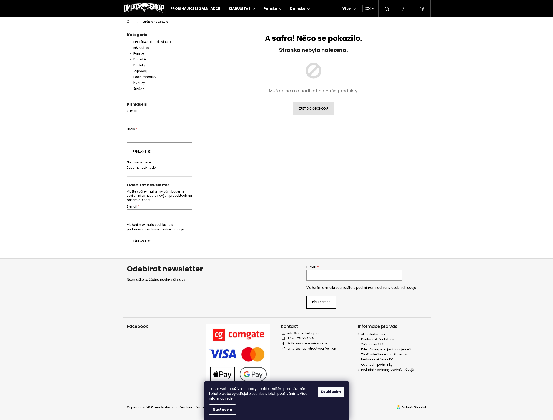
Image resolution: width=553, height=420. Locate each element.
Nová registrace (139, 162)
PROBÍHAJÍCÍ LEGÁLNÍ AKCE (152, 42)
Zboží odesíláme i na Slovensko (384, 354)
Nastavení (222, 409)
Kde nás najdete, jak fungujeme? (386, 349)
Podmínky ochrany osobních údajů (387, 369)
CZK (368, 8)
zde (230, 398)
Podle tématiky (144, 77)
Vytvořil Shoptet (414, 407)
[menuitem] (195, 8)
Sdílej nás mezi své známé (307, 343)
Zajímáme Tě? (372, 344)
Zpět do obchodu (313, 108)
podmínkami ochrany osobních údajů (155, 229)
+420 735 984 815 (300, 338)
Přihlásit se (142, 151)
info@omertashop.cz (303, 333)
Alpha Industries (373, 334)
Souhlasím (331, 391)
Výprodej (140, 71)
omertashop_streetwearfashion (311, 348)
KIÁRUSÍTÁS (141, 48)
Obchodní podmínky (376, 364)
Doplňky (139, 65)
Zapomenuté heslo (141, 168)
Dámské (139, 59)
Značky (138, 88)
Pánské (138, 53)
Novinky (139, 82)
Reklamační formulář (377, 359)
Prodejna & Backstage (377, 339)
